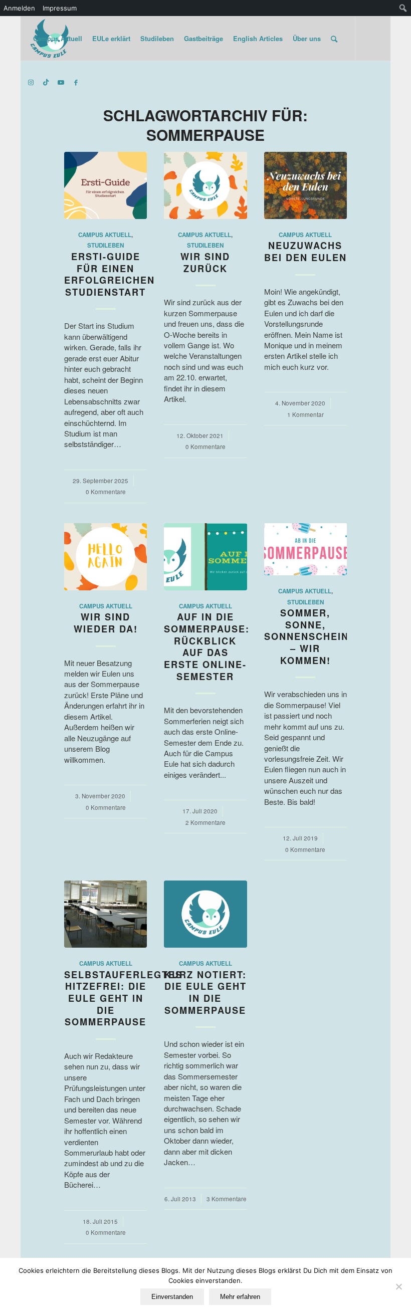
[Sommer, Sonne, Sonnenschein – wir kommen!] (305, 549)
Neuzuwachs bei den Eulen (305, 251)
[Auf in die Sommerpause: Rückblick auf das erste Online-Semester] (205, 556)
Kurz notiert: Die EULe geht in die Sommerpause (205, 992)
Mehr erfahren (240, 1296)
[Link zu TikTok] (46, 82)
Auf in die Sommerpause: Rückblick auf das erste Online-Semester (207, 646)
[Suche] (334, 39)
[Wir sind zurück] (205, 185)
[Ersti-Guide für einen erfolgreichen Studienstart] (105, 185)
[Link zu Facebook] (76, 82)
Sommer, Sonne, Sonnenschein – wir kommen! (306, 636)
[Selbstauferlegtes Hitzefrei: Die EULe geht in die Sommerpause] (105, 914)
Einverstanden (172, 1296)
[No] (398, 1286)
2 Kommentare (205, 822)
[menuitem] (403, 8)
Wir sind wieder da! (106, 622)
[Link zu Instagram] (31, 82)
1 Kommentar (305, 414)
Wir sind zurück (205, 262)
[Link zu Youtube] (61, 82)
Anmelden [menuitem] (19, 8)
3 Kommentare (227, 1199)
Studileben (105, 245)
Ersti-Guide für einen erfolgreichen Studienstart (109, 274)
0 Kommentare (106, 492)
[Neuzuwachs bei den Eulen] (305, 185)
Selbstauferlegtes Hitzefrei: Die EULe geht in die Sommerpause (123, 998)
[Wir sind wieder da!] (105, 556)
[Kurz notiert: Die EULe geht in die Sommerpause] (205, 914)
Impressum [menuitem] (60, 8)
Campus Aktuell (104, 235)
